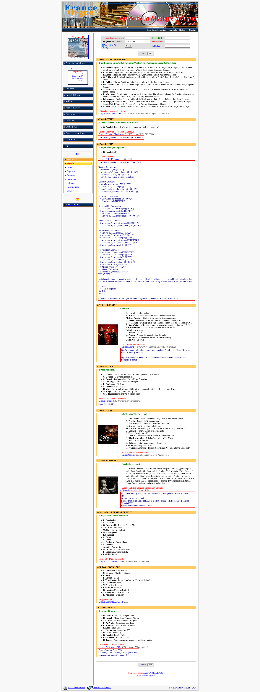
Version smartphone (102, 687)
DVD (115, 45)
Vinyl (106, 47)
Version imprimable (76, 687)
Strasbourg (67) (78, 78)
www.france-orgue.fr (146, 675)
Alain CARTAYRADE (153, 673)
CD (106, 45)
